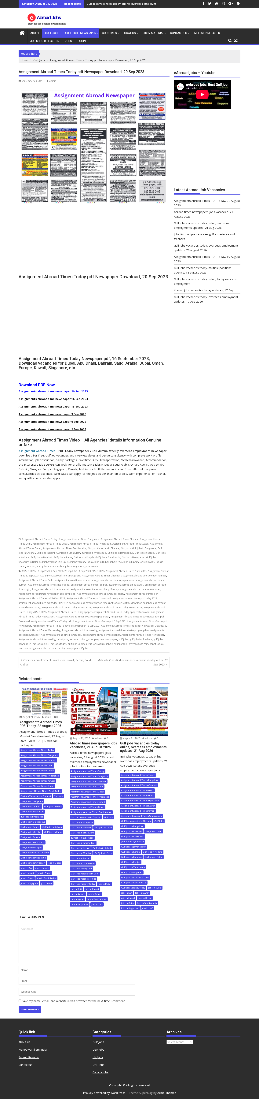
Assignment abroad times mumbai (50, 589)
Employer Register (206, 33)
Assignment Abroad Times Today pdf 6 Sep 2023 (99, 621)
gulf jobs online (40, 644)
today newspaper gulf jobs (73, 648)
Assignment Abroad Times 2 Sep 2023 (126, 571)
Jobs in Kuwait (130, 562)
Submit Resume (29, 1057)
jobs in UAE (92, 566)
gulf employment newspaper (101, 639)
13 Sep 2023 (28, 571)
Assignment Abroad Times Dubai (50, 543)
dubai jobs (62, 639)
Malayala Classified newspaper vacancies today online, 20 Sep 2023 (132, 662)
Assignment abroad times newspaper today (100, 593)
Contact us (25, 1065)
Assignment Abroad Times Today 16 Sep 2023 (117, 607)
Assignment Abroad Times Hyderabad (90, 543)
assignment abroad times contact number (143, 575)
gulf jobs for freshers (141, 639)
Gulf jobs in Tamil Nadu (107, 557)
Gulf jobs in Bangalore (144, 548)
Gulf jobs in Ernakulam (68, 552)
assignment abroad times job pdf (89, 584)
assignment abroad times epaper (73, 580)
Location (129, 33)
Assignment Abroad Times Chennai (119, 539)
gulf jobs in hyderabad (94, 552)
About (34, 33)
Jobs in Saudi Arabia (53, 566)
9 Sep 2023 (98, 571)
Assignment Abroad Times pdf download (89, 598)
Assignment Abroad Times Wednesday (39, 630)
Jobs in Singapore (74, 566)
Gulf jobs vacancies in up (52, 562)
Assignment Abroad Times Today (39, 539)
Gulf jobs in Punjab (84, 557)
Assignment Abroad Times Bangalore (79, 539)
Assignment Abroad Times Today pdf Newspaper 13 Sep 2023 (66, 625)
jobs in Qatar (34, 566)
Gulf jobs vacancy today (80, 562)
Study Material (153, 33)
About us (24, 1042)
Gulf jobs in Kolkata (52, 826)
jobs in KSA (116, 562)
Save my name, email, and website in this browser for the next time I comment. (73, 1001)
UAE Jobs (98, 1065)
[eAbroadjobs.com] (22, 32)
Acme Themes (166, 1093)
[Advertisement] (94, 243)
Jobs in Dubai (101, 562)
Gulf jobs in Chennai (31, 806)
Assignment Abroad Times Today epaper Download (121, 612)
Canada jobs (100, 1072)
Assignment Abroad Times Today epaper (70, 612)
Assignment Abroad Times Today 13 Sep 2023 (66, 607)
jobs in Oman (44, 873)
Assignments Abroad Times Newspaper (143, 634)
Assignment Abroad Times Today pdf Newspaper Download (133, 625)
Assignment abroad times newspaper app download (47, 593)
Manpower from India (33, 1049)
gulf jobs (123, 639)
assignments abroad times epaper (101, 634)
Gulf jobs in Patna (62, 557)
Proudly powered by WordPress (104, 1093)
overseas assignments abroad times (38, 648)
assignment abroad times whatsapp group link (124, 630)
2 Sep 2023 (57, 571)
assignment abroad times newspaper (140, 589)
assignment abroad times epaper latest (113, 580)
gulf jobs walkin (96, 644)
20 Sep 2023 (71, 571)
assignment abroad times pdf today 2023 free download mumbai (116, 603)
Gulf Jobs (52, 33)
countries (109, 33)
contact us (178, 33)
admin (52, 81)
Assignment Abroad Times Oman (37, 785)
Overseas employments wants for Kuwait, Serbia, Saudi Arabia (55, 662)
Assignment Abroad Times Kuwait (130, 543)
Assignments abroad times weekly (37, 639)
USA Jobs (98, 1049)
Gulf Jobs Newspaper (80, 33)
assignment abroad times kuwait (125, 584)
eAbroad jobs (77, 639)
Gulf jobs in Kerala (144, 552)
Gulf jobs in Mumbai (41, 557)
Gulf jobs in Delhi (46, 552)
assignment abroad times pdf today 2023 (134, 598)
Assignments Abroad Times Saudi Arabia (64, 548)
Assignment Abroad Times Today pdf (51, 621)
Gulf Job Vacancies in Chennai (103, 548)
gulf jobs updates (77, 644)
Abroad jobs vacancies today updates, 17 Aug (204, 290)
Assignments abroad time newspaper (61, 634)
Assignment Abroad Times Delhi (36, 580)
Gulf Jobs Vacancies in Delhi (35, 852)
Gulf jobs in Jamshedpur (120, 552)
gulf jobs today (58, 644)
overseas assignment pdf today (146, 644)
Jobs (68, 41)
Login (82, 41)
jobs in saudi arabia (116, 644)
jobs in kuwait (147, 562)
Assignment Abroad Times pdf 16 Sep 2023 (42, 598)
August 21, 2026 (31, 717)
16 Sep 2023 (43, 571)
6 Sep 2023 (85, 571)
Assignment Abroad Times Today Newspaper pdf (82, 616)
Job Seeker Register (44, 41)
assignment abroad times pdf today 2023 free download (49, 603)
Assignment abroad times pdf (142, 593)
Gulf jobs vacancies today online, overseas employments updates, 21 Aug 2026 (139, 4)
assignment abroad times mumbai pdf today (95, 589)
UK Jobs (98, 1057)
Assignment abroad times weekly (79, 630)
